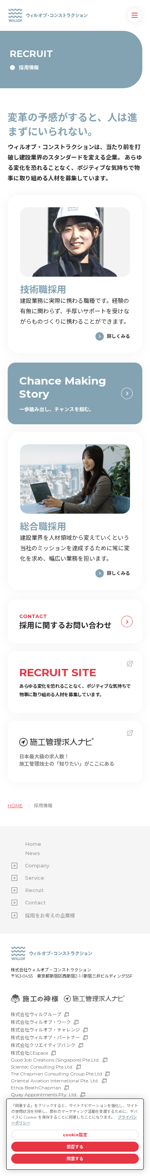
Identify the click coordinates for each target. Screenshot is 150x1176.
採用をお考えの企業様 (50, 915)
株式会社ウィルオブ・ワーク (41, 1022)
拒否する (75, 1146)
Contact (35, 902)
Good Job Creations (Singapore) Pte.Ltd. (55, 1060)
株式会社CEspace (29, 1053)
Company (37, 865)
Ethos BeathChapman (36, 1087)
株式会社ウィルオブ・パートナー (45, 1037)
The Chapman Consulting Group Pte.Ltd (56, 1074)
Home (33, 844)
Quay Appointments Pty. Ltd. (44, 1094)
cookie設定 (75, 1134)
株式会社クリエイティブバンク (43, 1045)
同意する (75, 1158)
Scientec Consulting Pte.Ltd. (42, 1067)
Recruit (34, 890)
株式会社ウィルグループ (36, 1014)
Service (34, 878)
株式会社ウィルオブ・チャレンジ (45, 1030)
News (32, 853)
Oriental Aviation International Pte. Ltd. (55, 1081)
